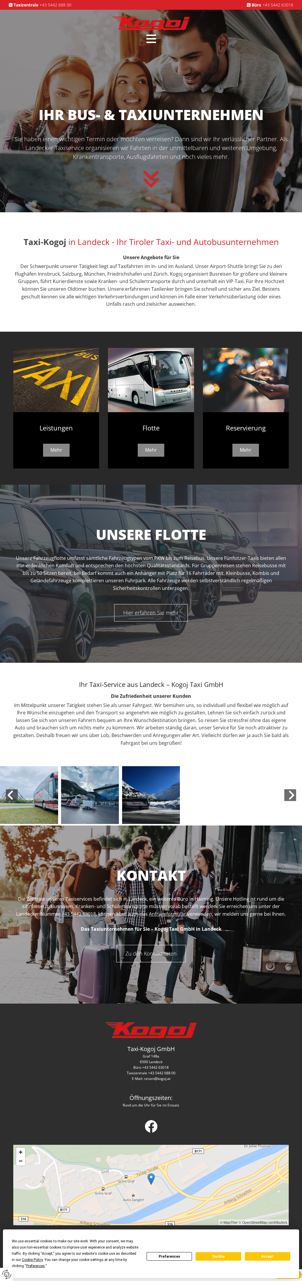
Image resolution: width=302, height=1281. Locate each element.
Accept (267, 1256)
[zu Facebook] (151, 1126)
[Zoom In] (20, 1152)
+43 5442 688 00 (55, 5)
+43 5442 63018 (277, 5)
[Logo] (150, 23)
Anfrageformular (167, 914)
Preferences (169, 1256)
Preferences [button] (35, 1266)
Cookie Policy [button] (32, 1260)
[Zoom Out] (20, 1161)
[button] (151, 39)
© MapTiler (229, 1222)
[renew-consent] (6, 1274)
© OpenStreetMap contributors (263, 1222)
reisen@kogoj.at (157, 1078)
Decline (218, 1256)
